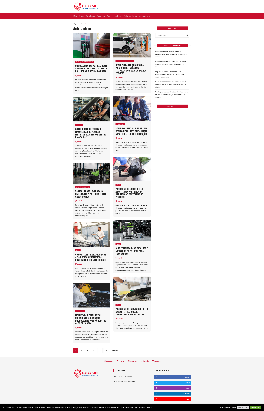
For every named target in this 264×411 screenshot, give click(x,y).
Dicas (82, 16)
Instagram (133, 361)
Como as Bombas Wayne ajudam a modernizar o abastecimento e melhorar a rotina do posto (91, 68)
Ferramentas (120, 124)
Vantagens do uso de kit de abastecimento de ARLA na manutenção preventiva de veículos (129, 193)
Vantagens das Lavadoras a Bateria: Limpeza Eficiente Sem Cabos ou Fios (90, 194)
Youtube (157, 361)
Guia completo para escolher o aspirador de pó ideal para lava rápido (132, 251)
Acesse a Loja (144, 16)
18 (106, 351)
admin (80, 75)
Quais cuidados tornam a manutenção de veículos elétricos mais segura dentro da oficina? (90, 133)
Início (75, 16)
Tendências (90, 16)
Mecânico (117, 16)
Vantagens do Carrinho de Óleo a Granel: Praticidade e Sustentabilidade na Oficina (132, 311)
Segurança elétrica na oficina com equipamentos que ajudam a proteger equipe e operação (131, 131)
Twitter (121, 361)
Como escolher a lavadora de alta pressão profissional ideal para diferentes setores (90, 257)
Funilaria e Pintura (130, 16)
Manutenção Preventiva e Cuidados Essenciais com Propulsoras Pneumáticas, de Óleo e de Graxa (90, 319)
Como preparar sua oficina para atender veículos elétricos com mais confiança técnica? (131, 69)
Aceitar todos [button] (255, 407)
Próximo (115, 351)
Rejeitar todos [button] (242, 407)
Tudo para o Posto (104, 16)
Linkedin (145, 361)
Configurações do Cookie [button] (227, 407)
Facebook (109, 361)
